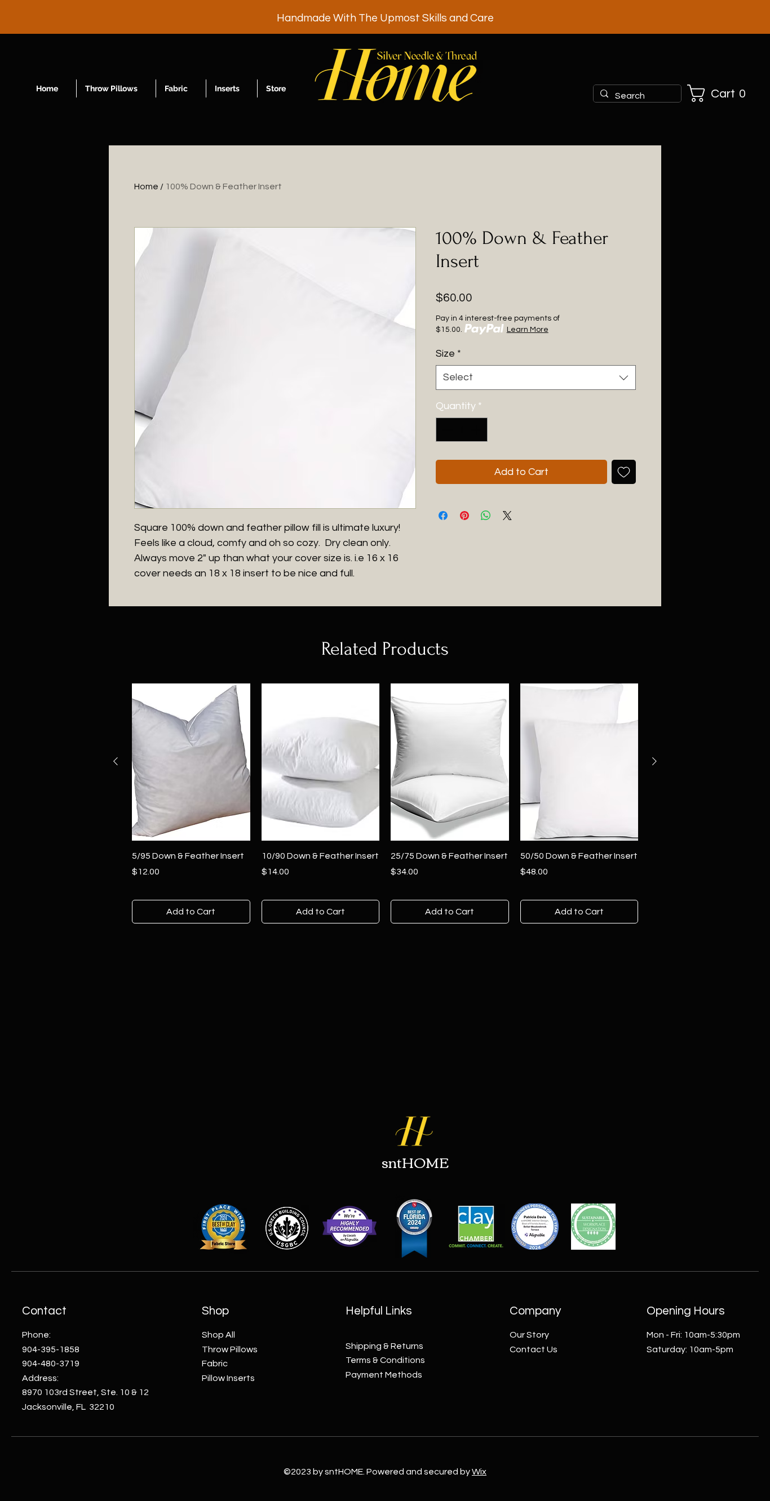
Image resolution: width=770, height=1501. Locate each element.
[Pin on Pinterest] (464, 515)
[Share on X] (507, 515)
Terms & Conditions (385, 1360)
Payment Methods (384, 1374)
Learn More (527, 330)
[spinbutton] (461, 429)
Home (146, 186)
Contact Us (533, 1349)
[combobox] (536, 377)
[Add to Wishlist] (624, 472)
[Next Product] (654, 761)
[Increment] (477, 429)
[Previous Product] (115, 761)
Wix (479, 1471)
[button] (721, 93)
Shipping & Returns (384, 1346)
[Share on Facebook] (443, 515)
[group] (385, 803)
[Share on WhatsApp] (486, 515)
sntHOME (415, 1161)
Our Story (529, 1334)
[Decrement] (446, 429)
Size (448, 353)
